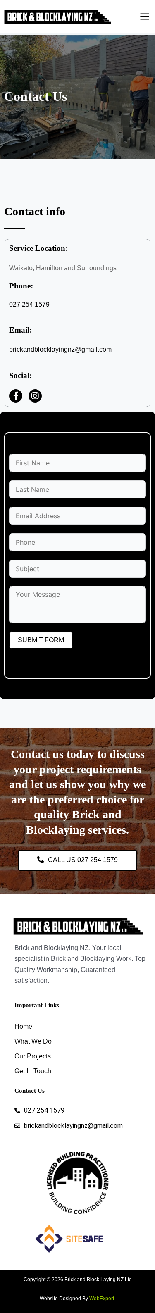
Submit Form (41, 639)
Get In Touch (32, 1071)
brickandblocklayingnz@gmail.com (60, 349)
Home (23, 1026)
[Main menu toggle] (144, 16)
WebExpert (102, 1298)
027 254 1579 (29, 304)
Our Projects (32, 1056)
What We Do (33, 1041)
